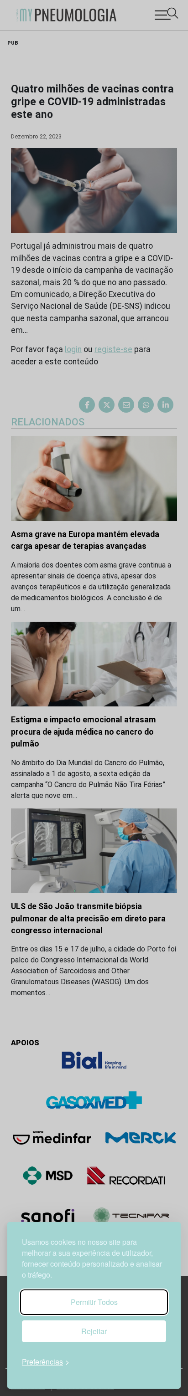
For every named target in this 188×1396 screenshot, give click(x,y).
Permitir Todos (94, 1302)
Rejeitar (94, 1331)
